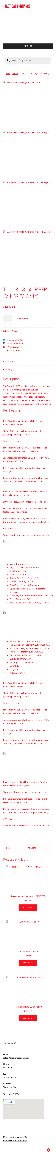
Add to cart (22, 318)
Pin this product (14, 347)
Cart (43, 1149)
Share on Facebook (16, 343)
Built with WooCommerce (15, 1140)
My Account (9, 1151)
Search (28, 1151)
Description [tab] (8, 361)
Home (8, 73)
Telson (15, 73)
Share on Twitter (15, 339)
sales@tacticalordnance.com (16, 1057)
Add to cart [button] (28, 907)
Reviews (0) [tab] (8, 369)
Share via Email (14, 350)
